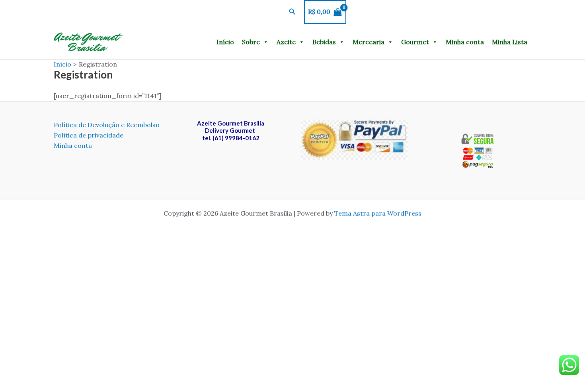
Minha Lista (509, 42)
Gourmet (415, 42)
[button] (292, 12)
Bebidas (324, 42)
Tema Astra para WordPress (377, 213)
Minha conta (465, 42)
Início (225, 42)
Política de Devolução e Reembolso (107, 125)
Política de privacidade (88, 135)
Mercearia (368, 42)
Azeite (286, 42)
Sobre (251, 42)
